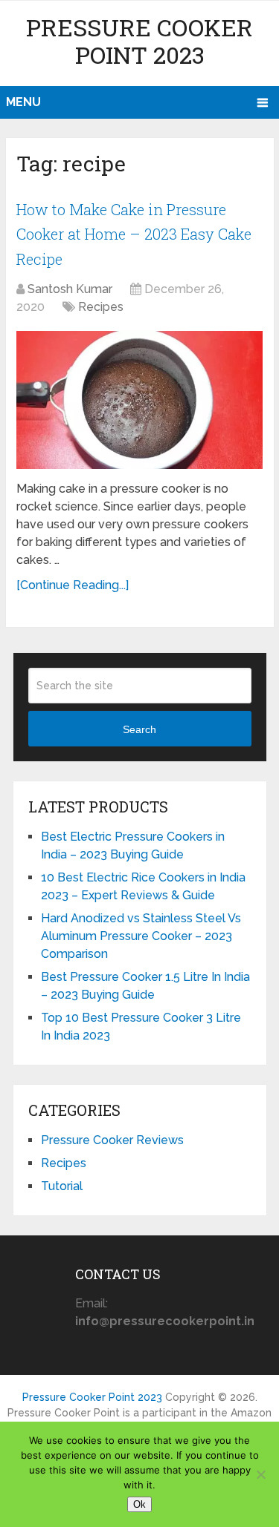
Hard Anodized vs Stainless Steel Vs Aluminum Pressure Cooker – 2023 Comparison (141, 936)
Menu (23, 102)
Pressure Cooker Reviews (112, 1140)
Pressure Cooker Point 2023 (139, 40)
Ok (139, 1504)
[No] (260, 1474)
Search (139, 729)
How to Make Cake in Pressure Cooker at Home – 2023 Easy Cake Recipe (133, 234)
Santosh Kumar (70, 289)
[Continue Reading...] (72, 585)
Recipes (101, 307)
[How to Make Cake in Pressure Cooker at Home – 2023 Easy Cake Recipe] (139, 400)
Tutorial (62, 1186)
